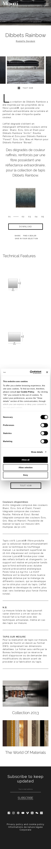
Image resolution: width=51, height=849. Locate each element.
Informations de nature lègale (25, 827)
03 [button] (29, 217)
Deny (25, 475)
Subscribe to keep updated (25, 778)
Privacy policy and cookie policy (25, 824)
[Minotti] (10, 3)
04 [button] (36, 217)
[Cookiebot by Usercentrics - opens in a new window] (31, 372)
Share (18, 236)
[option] (25, 12)
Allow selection (26, 467)
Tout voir (27, 88)
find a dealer (29, 236)
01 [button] (9, 217)
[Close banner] (47, 372)
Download (25, 227)
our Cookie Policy (25, 392)
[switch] (44, 425)
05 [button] (42, 217)
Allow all (25, 460)
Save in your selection (26, 239)
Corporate (25, 830)
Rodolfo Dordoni (25, 41)
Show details (37, 452)
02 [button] (23, 217)
